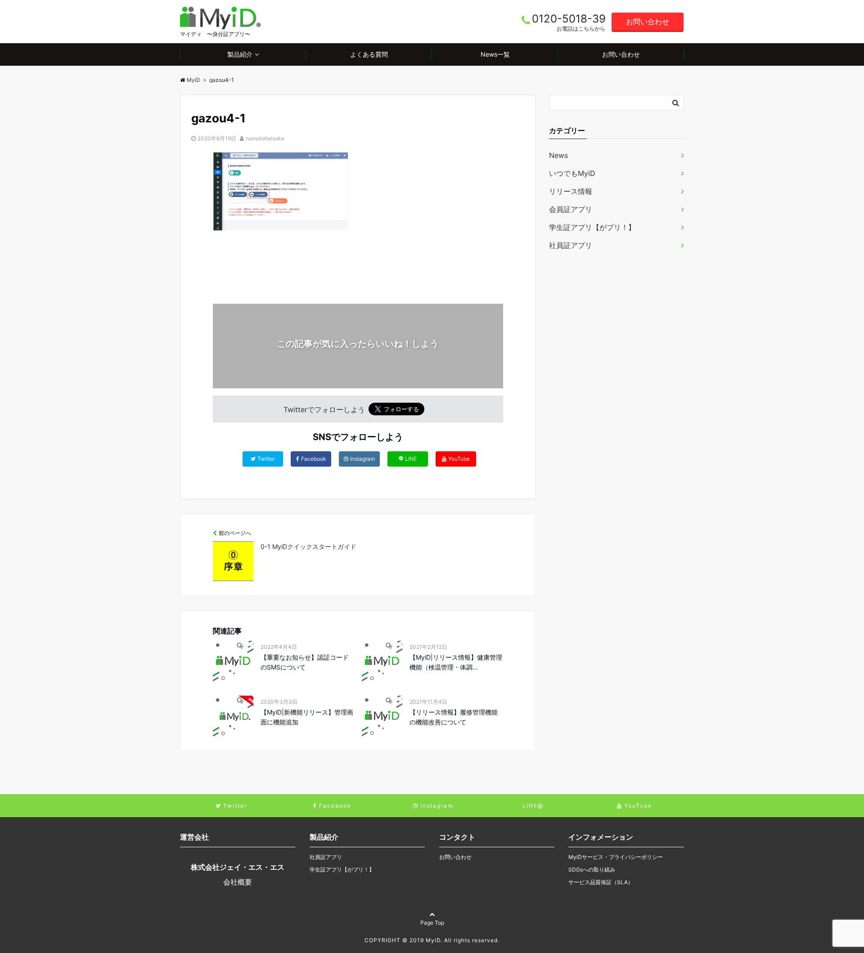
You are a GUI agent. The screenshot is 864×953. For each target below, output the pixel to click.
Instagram (362, 458)
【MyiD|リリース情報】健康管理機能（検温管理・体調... (456, 662)
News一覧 (495, 54)
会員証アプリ (570, 209)
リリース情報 (570, 191)
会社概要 (237, 881)
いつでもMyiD (572, 173)
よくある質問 (369, 54)
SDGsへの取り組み (591, 869)
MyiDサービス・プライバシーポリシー (615, 857)
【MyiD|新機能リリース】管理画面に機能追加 (307, 717)
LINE (411, 458)
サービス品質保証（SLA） (600, 882)
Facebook (313, 458)
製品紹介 (239, 54)
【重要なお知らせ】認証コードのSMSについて (305, 662)
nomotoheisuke (265, 138)
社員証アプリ (570, 245)
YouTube (459, 458)
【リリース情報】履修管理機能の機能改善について (454, 717)
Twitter (266, 458)
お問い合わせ (647, 21)
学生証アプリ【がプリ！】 (592, 227)
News (558, 155)
